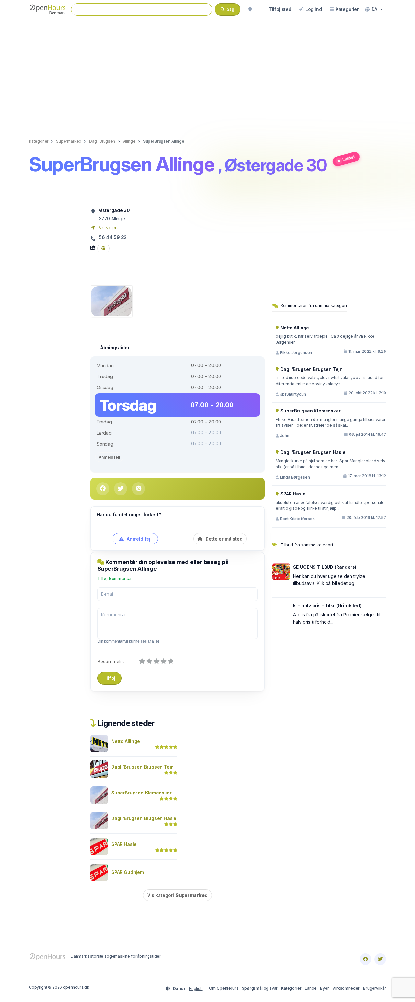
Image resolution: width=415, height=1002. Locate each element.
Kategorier (291, 988)
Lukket (348, 158)
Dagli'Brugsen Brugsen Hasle (143, 818)
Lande (310, 988)
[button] (374, 9)
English (196, 988)
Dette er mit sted (223, 539)
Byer (324, 988)
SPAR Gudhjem (127, 872)
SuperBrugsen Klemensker (141, 792)
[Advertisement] (207, 72)
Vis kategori (177, 895)
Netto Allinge (125, 741)
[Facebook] (365, 959)
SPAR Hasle (123, 844)
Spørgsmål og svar (260, 988)
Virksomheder (346, 988)
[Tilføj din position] (250, 9)
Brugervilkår (374, 988)
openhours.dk (76, 987)
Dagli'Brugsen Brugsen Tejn (142, 766)
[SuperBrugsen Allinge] (111, 301)
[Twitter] (380, 959)
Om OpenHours (224, 988)
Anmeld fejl (109, 457)
